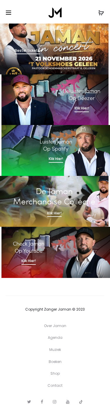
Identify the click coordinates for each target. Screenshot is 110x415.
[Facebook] (42, 402)
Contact (55, 385)
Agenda (55, 337)
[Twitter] (29, 402)
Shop (55, 373)
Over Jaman (55, 325)
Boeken (55, 361)
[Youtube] (68, 402)
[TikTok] (80, 402)
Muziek (55, 349)
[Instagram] (54, 402)
